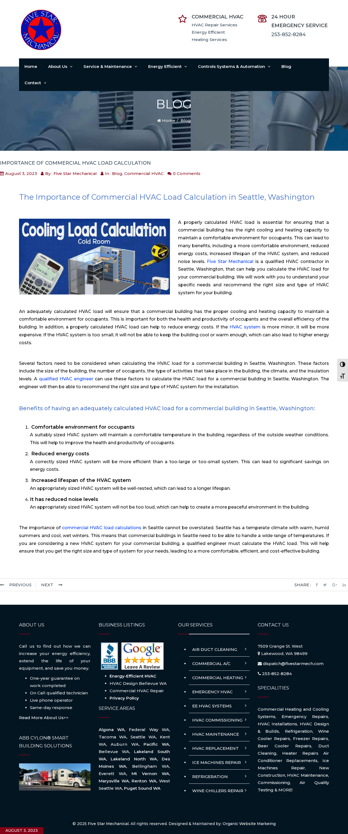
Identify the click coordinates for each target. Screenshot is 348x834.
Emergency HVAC (212, 691)
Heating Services (209, 39)
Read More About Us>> (44, 717)
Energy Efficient (208, 32)
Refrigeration (210, 776)
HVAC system (244, 327)
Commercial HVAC (144, 173)
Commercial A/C (211, 663)
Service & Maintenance (107, 66)
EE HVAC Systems (212, 705)
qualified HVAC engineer (66, 378)
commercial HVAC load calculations (101, 527)
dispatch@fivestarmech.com (293, 663)
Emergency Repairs (305, 716)
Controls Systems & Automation (231, 66)
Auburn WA (125, 744)
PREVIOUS (20, 584)
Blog (286, 66)
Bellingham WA (150, 766)
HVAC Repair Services (214, 24)
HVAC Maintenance (215, 734)
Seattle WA (143, 736)
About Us (57, 66)
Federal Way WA (149, 729)
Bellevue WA (114, 751)
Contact (32, 82)
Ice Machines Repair (216, 762)
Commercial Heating (217, 677)
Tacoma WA (113, 736)
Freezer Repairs (310, 738)
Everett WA (112, 773)
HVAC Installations (277, 723)
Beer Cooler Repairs (284, 745)
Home (30, 66)
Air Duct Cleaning (214, 649)
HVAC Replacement (215, 748)
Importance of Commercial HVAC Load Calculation (75, 163)
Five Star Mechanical (230, 261)
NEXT (47, 584)
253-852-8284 (288, 34)
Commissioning (274, 782)
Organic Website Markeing (249, 823)
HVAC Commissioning (217, 720)
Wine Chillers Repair (217, 790)
